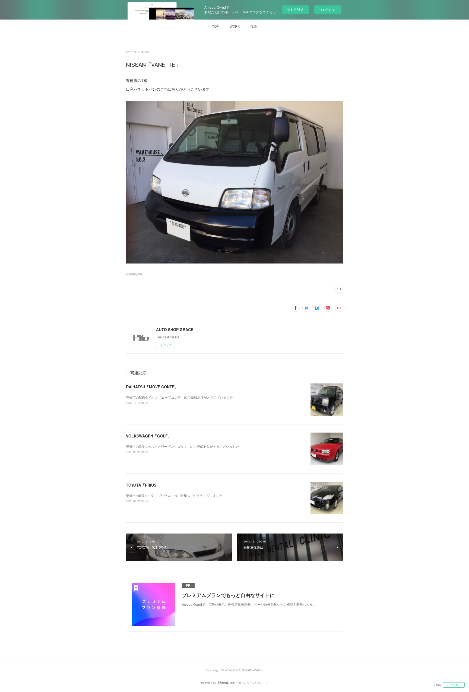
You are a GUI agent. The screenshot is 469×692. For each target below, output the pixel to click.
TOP (215, 26)
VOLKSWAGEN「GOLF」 (149, 436)
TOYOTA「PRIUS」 (143, 485)
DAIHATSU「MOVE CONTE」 (152, 386)
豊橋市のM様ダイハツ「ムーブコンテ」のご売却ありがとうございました (179, 397)
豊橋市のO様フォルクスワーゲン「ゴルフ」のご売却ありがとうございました (182, 446)
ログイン (328, 9)
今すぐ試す (295, 9)
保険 (254, 26)
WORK (235, 26)
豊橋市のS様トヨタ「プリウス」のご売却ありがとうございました (174, 495)
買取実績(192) (134, 274)
